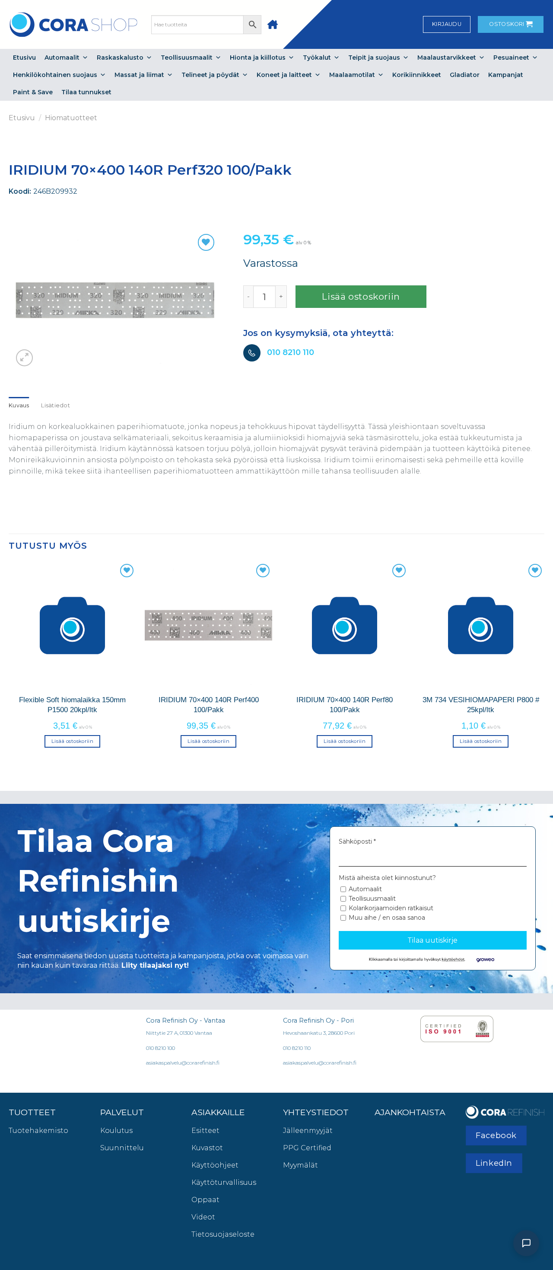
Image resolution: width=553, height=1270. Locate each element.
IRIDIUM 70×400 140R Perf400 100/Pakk (209, 704)
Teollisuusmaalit (187, 57)
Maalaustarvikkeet (446, 57)
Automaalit (61, 57)
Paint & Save (33, 92)
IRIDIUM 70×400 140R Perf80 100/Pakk (344, 704)
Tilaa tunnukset (86, 92)
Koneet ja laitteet (284, 75)
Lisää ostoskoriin (361, 296)
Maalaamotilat (352, 75)
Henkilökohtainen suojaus (55, 75)
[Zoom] (24, 357)
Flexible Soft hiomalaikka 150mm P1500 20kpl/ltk (72, 704)
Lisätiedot (55, 405)
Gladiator (465, 75)
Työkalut (317, 57)
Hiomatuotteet (71, 118)
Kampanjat (505, 75)
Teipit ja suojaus (374, 57)
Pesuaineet (511, 57)
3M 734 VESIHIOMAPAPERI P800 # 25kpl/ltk (481, 704)
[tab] (19, 405)
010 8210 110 (290, 352)
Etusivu (24, 57)
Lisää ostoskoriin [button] (72, 741)
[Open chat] (526, 1243)
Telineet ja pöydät (210, 75)
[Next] (543, 662)
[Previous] (9, 662)
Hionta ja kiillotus (258, 57)
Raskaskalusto (120, 57)
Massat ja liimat (139, 75)
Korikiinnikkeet (416, 75)
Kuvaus (19, 405)
